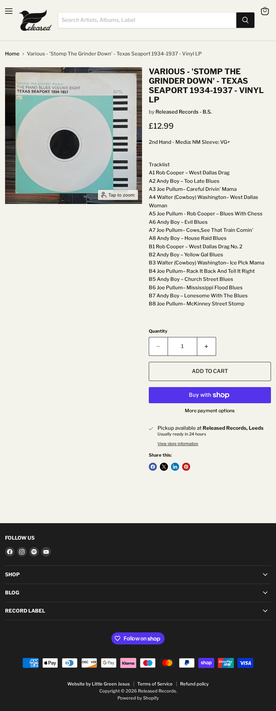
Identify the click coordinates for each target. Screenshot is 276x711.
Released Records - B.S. (184, 112)
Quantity (158, 331)
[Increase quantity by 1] (206, 346)
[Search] (245, 20)
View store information (178, 444)
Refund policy (194, 683)
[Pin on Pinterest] (186, 467)
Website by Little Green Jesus (98, 683)
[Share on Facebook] (153, 467)
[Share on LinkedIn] (175, 467)
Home (12, 54)
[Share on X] (164, 467)
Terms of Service (155, 683)
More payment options (210, 410)
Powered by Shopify (138, 698)
